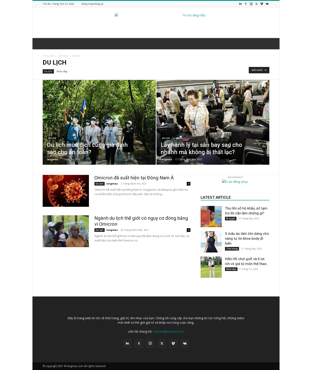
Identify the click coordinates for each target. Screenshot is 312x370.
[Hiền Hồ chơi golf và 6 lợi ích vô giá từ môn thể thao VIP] (211, 267)
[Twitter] (256, 4)
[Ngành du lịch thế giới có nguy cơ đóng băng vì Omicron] (66, 231)
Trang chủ (49, 56)
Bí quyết (230, 218)
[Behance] (240, 4)
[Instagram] (251, 4)
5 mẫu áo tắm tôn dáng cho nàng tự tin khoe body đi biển (247, 238)
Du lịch (48, 71)
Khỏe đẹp (62, 71)
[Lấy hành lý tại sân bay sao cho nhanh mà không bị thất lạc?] (213, 129)
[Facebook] (245, 4)
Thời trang (232, 248)
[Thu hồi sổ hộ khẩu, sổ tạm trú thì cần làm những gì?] (211, 216)
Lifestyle (63, 56)
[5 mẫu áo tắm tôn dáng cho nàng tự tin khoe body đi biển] (211, 241)
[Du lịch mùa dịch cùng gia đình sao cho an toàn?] (99, 129)
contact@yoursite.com (168, 331)
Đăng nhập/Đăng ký (92, 3)
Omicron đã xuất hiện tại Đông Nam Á (134, 177)
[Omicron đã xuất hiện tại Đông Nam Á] (66, 191)
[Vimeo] (261, 4)
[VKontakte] (267, 4)
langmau (52, 159)
